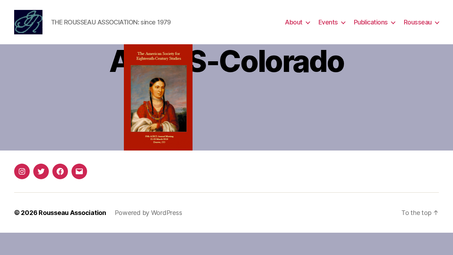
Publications (371, 22)
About (294, 22)
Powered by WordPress (148, 212)
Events (328, 22)
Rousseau (418, 22)
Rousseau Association (72, 212)
